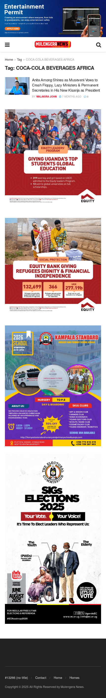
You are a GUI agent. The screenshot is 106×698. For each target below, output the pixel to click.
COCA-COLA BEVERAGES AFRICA (50, 59)
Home (9, 59)
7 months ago (71, 96)
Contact (40, 677)
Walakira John (46, 96)
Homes (75, 677)
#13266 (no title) (16, 677)
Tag (19, 59)
